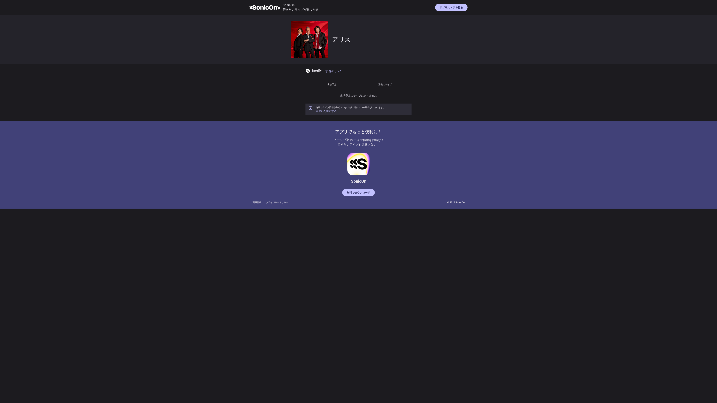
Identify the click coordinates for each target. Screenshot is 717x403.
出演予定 (332, 84)
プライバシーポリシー (277, 202)
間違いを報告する (326, 111)
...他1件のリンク (332, 71)
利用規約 (256, 202)
